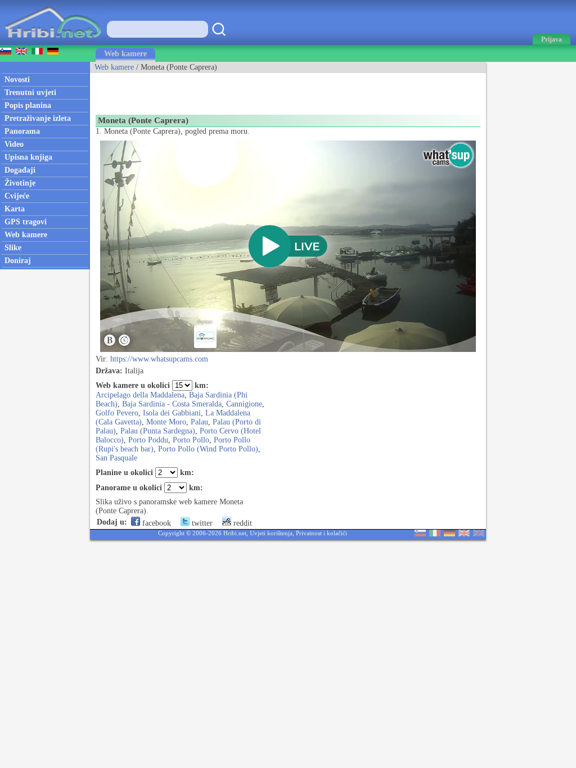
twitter (201, 523)
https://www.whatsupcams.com (159, 359)
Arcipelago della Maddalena (140, 395)
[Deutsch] (449, 534)
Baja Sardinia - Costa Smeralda (172, 404)
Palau (199, 422)
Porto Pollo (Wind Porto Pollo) (208, 449)
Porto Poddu (148, 440)
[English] (464, 534)
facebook (155, 523)
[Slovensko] (420, 534)
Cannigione (244, 404)
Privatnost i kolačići (321, 533)
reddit (241, 523)
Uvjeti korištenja (271, 533)
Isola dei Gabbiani (172, 413)
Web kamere (125, 53)
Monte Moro (166, 422)
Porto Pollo (191, 440)
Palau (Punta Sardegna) (157, 431)
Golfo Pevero (117, 413)
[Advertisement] (221, 90)
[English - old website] (478, 534)
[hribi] (53, 42)
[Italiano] (434, 534)
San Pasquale (116, 458)
